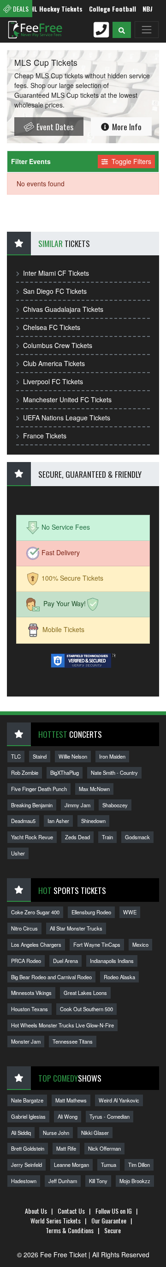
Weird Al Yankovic (119, 1100)
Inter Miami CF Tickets (56, 273)
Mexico (140, 944)
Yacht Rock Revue (32, 837)
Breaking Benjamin (32, 805)
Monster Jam (26, 1041)
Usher (18, 853)
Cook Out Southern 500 (86, 1009)
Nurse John (56, 1132)
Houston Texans (29, 1009)
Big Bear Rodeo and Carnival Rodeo (51, 977)
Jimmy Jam (77, 805)
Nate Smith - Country (114, 772)
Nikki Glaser (95, 1132)
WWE (129, 912)
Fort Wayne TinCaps (96, 944)
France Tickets (44, 435)
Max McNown (94, 788)
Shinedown (93, 820)
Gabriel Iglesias (28, 1116)
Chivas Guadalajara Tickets (63, 309)
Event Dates (54, 126)
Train (107, 837)
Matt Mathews (71, 1100)
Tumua (108, 1164)
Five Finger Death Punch (39, 788)
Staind (40, 756)
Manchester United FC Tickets (67, 399)
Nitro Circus (24, 928)
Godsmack (137, 837)
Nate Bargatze (27, 1100)
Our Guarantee (108, 1220)
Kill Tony (98, 1181)
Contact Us (71, 1211)
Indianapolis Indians (112, 960)
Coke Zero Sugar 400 (35, 912)
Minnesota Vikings (31, 992)
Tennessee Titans (73, 1041)
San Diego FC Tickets (55, 291)
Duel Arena (65, 960)
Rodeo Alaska (119, 977)
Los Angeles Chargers (36, 944)
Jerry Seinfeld (26, 1164)
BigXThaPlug (64, 772)
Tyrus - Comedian (109, 1116)
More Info (126, 126)
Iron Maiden (112, 756)
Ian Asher (58, 820)
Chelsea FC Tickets (51, 327)
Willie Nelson (73, 756)
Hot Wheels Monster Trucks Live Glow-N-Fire (62, 1025)
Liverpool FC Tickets (53, 381)
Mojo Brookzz (134, 1181)
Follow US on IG (113, 1211)
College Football (105, 8)
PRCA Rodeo (26, 960)
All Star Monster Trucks (76, 928)
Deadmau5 (23, 820)
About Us (36, 1211)
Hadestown (23, 1181)
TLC (16, 756)
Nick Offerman (104, 1148)
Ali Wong (67, 1116)
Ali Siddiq (21, 1132)
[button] (122, 30)
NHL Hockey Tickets (47, 8)
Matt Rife (66, 1148)
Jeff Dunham (62, 1181)
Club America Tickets (54, 363)
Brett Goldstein (27, 1148)
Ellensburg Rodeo (91, 912)
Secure (112, 1230)
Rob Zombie (24, 772)
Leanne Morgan (71, 1164)
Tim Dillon (139, 1164)
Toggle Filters (130, 161)
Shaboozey (115, 805)
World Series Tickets (55, 1220)
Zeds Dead (77, 837)
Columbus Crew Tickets (57, 345)
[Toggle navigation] (147, 29)
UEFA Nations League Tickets (66, 417)
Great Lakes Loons (85, 992)
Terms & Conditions (70, 1230)
